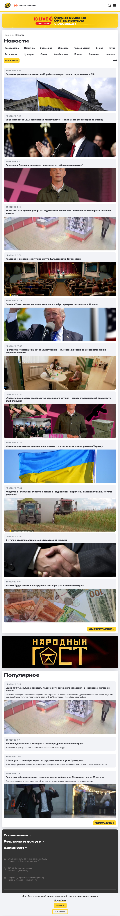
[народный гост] (60, 652)
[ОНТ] (8, 5)
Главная (8, 35)
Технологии (11, 54)
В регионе (93, 54)
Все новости (11, 60)
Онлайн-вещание (27, 5)
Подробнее (60, 900)
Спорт (43, 54)
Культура (29, 54)
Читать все (103, 823)
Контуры (110, 54)
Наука (111, 48)
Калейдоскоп (61, 54)
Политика (29, 48)
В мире (99, 48)
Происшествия (82, 48)
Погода (78, 54)
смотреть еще (100, 629)
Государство (12, 48)
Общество (63, 48)
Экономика (46, 48)
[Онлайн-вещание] (60, 21)
